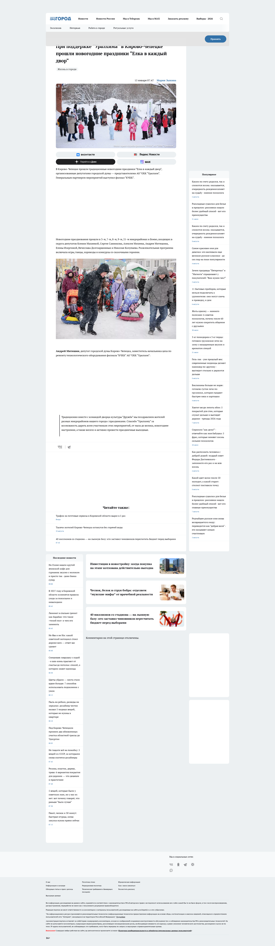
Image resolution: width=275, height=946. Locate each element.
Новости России (105, 18)
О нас (48, 882)
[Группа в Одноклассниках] (178, 864)
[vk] (60, 447)
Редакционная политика (91, 886)
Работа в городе (97, 28)
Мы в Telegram (131, 18)
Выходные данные (53, 896)
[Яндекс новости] (146, 154)
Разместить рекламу (126, 889)
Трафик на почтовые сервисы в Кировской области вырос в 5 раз (90, 517)
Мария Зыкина (166, 80)
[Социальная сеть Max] (146, 162)
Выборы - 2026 (205, 18)
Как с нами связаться (126, 886)
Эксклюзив (55, 28)
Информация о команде (55, 886)
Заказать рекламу (178, 18)
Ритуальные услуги (123, 28)
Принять (216, 39)
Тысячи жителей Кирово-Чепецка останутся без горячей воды (89, 529)
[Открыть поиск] (221, 18)
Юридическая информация (129, 882)
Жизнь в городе (67, 69)
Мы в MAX (154, 18)
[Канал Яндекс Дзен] (85, 162)
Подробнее (120, 917)
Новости (83, 18)
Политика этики (88, 882)
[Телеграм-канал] (185, 864)
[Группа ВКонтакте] (85, 154)
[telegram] (70, 447)
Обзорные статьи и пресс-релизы (59, 889)
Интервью (75, 28)
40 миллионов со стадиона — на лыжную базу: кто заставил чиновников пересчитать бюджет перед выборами (116, 541)
